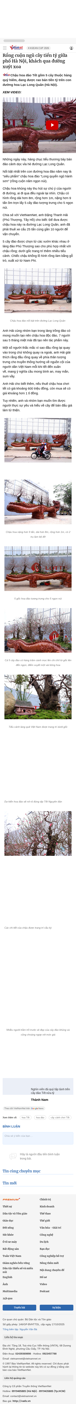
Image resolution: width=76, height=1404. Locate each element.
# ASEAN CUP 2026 (38, 48)
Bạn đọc (45, 1246)
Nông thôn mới (49, 1260)
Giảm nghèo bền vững (16, 1260)
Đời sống (8, 1225)
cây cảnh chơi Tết (60, 1115)
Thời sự (7, 1204)
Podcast (44, 1288)
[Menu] (5, 48)
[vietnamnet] (17, 50)
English (7, 1274)
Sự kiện (56, 1305)
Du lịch (44, 1239)
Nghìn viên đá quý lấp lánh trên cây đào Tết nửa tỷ (50, 1088)
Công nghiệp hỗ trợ (52, 1253)
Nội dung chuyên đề (52, 1267)
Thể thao (45, 1211)
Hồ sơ (43, 1274)
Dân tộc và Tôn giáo (15, 1211)
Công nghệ (46, 1232)
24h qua (7, 1295)
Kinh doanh (47, 1204)
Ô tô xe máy (10, 1239)
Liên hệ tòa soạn (13, 1334)
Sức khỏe (8, 1232)
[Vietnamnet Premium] (11, 1198)
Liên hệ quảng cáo (14, 1375)
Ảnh (5, 1281)
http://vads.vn (22, 1398)
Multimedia (10, 1288)
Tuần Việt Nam (12, 1253)
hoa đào (40, 1115)
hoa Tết (26, 1115)
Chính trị (45, 1197)
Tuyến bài (19, 1305)
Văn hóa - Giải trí (50, 1225)
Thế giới (45, 1218)
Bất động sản (11, 1246)
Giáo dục (8, 1218)
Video (43, 1281)
